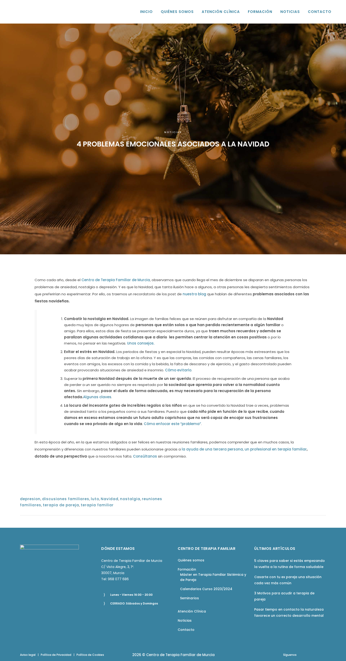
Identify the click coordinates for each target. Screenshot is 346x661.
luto (95, 498)
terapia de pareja (61, 505)
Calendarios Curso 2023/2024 (206, 589)
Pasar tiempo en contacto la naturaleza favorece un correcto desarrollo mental (289, 612)
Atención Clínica (192, 611)
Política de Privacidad (56, 655)
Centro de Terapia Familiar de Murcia (115, 279)
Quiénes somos (191, 560)
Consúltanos (145, 456)
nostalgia (130, 498)
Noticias (173, 132)
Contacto (186, 629)
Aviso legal (28, 655)
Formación (187, 569)
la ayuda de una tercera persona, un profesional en (230, 449)
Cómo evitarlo (178, 370)
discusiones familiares (65, 498)
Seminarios (189, 598)
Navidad (109, 498)
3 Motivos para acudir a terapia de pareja (284, 596)
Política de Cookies (90, 655)
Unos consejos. (140, 343)
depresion (30, 498)
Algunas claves (97, 396)
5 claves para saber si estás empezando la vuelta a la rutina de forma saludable (289, 563)
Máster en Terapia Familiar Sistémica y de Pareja (213, 577)
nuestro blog (195, 294)
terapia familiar (292, 449)
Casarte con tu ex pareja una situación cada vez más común (288, 580)
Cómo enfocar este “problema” (172, 423)
